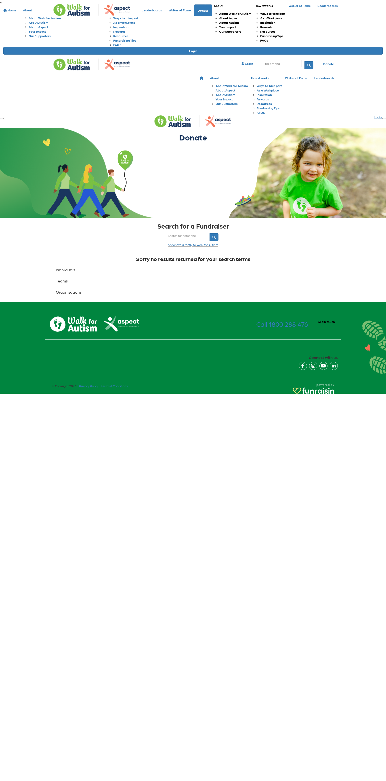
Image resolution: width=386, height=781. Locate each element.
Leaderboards (327, 5)
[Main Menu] (2, 118)
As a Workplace (271, 18)
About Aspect (229, 18)
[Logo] (92, 10)
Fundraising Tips (271, 36)
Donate (328, 64)
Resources (267, 31)
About (218, 5)
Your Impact (227, 27)
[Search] (308, 65)
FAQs (264, 40)
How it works (264, 5)
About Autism (229, 22)
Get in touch (326, 321)
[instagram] (313, 366)
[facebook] (303, 366)
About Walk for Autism (235, 13)
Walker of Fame (300, 5)
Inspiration (267, 22)
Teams (62, 280)
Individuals (65, 269)
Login (193, 51)
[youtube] (323, 366)
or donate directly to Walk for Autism (193, 244)
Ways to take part (272, 13)
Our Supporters (230, 31)
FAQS (117, 45)
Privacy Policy (88, 386)
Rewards (266, 27)
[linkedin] (334, 366)
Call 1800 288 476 (282, 324)
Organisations (69, 292)
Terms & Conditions (114, 386)
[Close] (384, 118)
